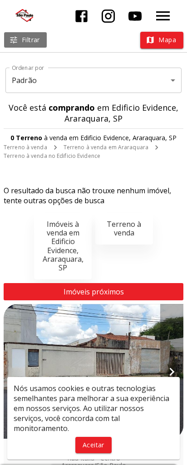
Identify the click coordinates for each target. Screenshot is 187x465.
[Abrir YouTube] (135, 16)
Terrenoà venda (124, 228)
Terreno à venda (25, 147)
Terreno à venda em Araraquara (106, 147)
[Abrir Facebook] (81, 16)
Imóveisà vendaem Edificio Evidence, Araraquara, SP (63, 246)
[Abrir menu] (162, 15)
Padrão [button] (24, 80)
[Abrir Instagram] (108, 16)
